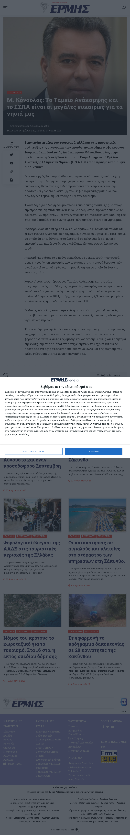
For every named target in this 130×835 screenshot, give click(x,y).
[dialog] (65, 417)
